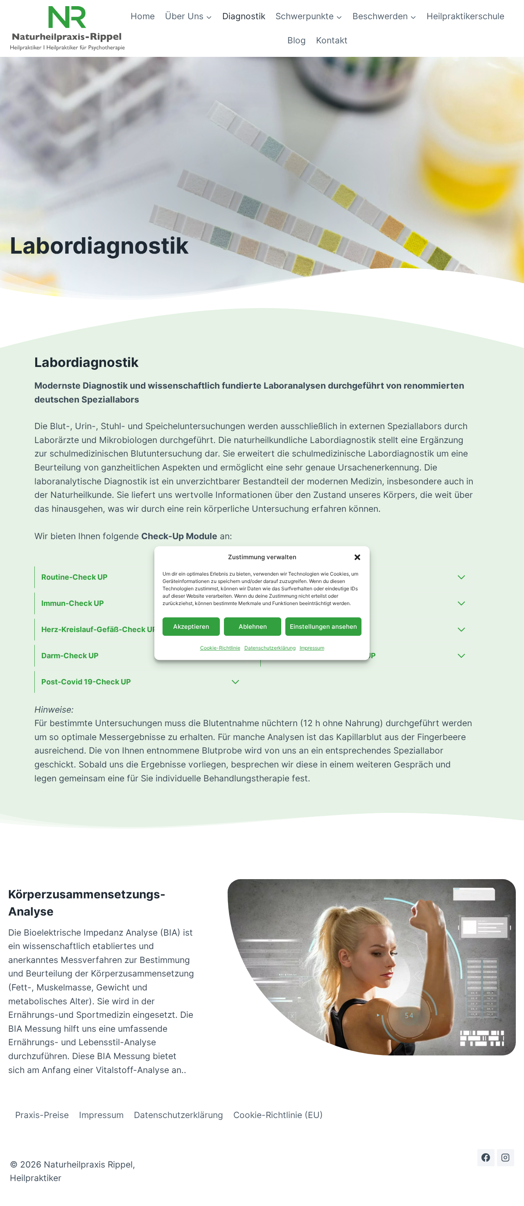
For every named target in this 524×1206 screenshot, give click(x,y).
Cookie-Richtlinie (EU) (278, 1115)
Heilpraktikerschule (465, 16)
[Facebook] (486, 1157)
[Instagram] (505, 1157)
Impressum (312, 648)
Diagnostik (243, 16)
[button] (357, 557)
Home (143, 16)
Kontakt (332, 40)
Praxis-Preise (42, 1115)
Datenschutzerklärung (270, 648)
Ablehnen (253, 626)
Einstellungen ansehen (323, 626)
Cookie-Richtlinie (220, 648)
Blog (296, 40)
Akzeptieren (191, 626)
